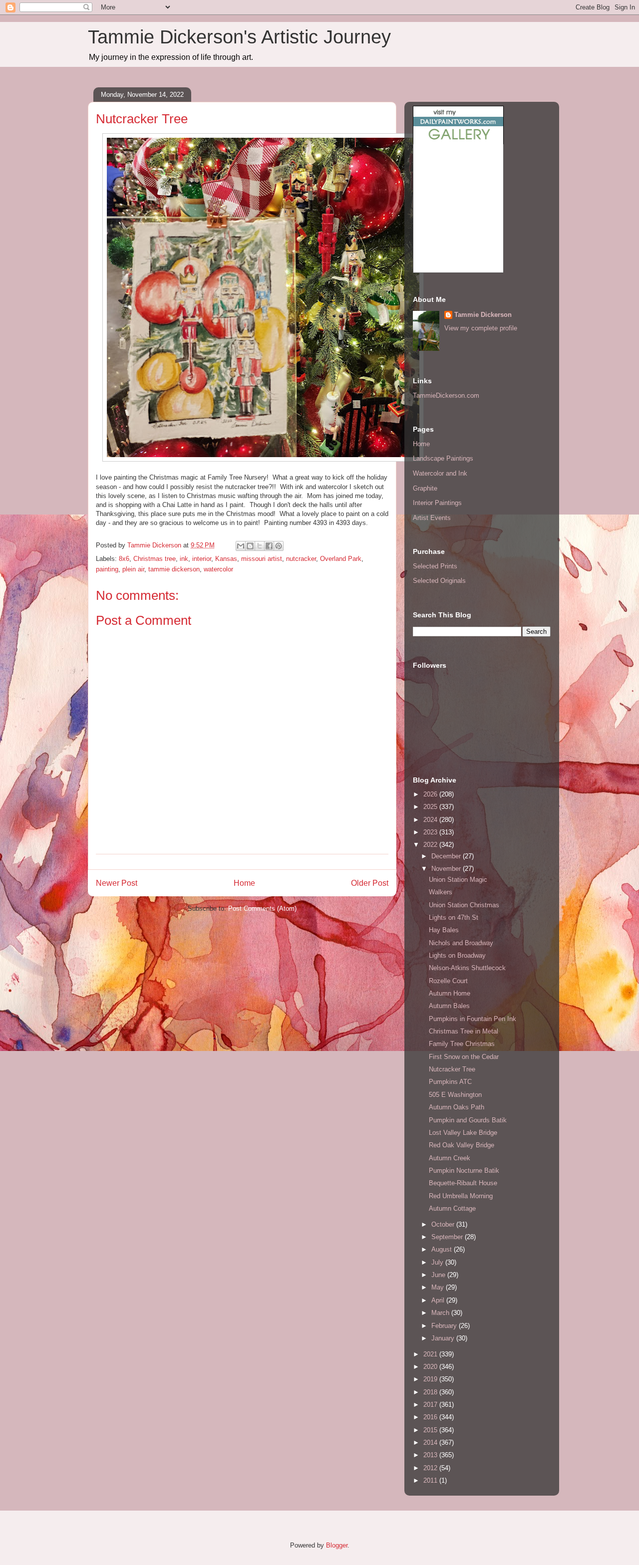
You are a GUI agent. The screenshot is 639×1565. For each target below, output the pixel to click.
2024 (431, 819)
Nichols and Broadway (461, 943)
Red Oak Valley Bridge (461, 1145)
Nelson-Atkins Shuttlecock (467, 968)
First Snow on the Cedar (464, 1056)
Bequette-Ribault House (463, 1183)
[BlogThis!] (250, 546)
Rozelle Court (448, 981)
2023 (431, 832)
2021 (431, 1354)
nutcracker (301, 558)
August (442, 1249)
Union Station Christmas (464, 905)
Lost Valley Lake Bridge (463, 1132)
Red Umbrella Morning (461, 1196)
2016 (431, 1417)
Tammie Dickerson (483, 314)
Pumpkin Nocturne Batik (464, 1170)
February (445, 1325)
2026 (431, 794)
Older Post (369, 883)
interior (201, 558)
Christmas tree (154, 558)
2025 (431, 806)
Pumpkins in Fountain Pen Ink (472, 1019)
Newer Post (116, 883)
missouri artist (261, 558)
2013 (431, 1455)
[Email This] (241, 546)
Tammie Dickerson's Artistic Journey (239, 36)
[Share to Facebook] (269, 546)
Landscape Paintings (443, 458)
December (447, 856)
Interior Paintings (437, 503)
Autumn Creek (449, 1158)
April (438, 1300)
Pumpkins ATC (450, 1081)
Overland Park (340, 558)
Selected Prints (435, 566)
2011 (431, 1480)
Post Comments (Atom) (262, 908)
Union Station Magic (458, 879)
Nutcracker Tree (452, 1069)
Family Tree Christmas (462, 1043)
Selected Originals (439, 580)
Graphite (425, 488)
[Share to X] (260, 546)
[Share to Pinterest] (279, 546)
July (438, 1262)
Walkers (440, 892)
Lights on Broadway (457, 955)
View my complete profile (480, 328)
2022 (431, 844)
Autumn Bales (449, 1006)
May (438, 1287)
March (441, 1312)
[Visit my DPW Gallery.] (458, 142)
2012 (431, 1468)
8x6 (124, 558)
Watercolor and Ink (440, 473)
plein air (133, 569)
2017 (431, 1404)
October (443, 1224)
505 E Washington (455, 1094)
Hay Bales (444, 930)
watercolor (218, 569)
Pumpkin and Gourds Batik (468, 1120)
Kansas (226, 558)
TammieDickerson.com (446, 395)
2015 (431, 1430)
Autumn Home (449, 993)
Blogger (336, 1545)
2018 (431, 1392)
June (439, 1275)
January (443, 1338)
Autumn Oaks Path (456, 1107)
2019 (431, 1379)
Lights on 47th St (453, 917)
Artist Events (432, 518)
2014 (431, 1442)
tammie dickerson (174, 569)
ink (184, 558)
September (448, 1237)
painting (107, 569)
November (447, 868)
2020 (431, 1366)
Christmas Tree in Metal (463, 1031)
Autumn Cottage (452, 1208)
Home (244, 883)
